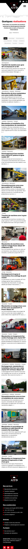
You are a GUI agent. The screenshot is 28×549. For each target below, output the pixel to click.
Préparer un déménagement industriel (14, 524)
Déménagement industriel (11, 493)
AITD (10, 32)
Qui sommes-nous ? (9, 531)
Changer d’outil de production (12, 522)
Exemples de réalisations (11, 533)
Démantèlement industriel (11, 495)
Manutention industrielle (10, 489)
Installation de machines (10, 498)
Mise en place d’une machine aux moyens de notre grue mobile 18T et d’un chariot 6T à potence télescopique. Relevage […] (13, 67)
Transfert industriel (9, 491)
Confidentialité (7, 542)
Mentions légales (14, 540)
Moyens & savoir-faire (10, 500)
